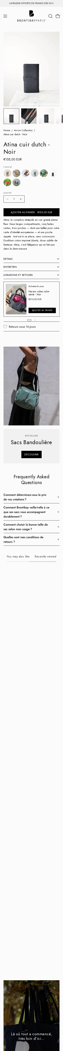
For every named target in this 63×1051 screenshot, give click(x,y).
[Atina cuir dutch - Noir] (11, 116)
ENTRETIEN (10, 267)
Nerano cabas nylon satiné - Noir (39, 293)
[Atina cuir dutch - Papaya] (7, 182)
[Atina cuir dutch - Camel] (16, 173)
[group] (31, 3)
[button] (50, 16)
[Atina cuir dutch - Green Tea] (44, 173)
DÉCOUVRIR (31, 454)
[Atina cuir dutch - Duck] (25, 173)
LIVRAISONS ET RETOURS (18, 275)
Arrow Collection (23, 130)
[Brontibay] (31, 16)
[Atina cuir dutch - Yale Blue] (16, 182)
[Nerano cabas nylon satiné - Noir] (16, 299)
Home (7, 130)
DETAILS (8, 259)
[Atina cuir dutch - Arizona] (7, 173)
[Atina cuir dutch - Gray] (34, 173)
